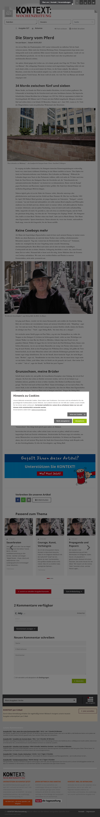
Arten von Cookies (76, 414)
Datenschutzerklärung (39, 410)
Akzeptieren (79, 421)
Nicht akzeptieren (63, 421)
